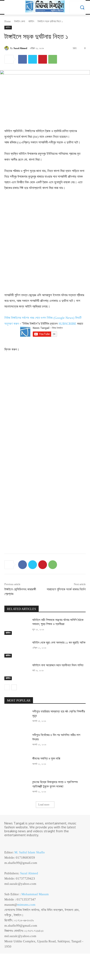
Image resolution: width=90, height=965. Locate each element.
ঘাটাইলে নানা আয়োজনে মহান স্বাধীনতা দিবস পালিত (57, 665)
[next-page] (14, 687)
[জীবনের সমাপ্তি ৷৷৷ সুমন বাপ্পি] (16, 764)
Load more (43, 804)
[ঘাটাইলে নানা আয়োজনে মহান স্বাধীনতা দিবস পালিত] (16, 671)
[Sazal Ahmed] (7, 48)
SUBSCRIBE (67, 323)
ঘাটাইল (31, 21)
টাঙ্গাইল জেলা (19, 21)
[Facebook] (22, 59)
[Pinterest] (42, 59)
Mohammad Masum (35, 894)
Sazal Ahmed (20, 48)
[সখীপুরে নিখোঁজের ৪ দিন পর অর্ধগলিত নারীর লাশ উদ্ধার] (16, 741)
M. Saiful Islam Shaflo (29, 852)
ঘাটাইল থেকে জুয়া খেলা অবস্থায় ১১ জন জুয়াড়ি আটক (58, 642)
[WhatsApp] (52, 59)
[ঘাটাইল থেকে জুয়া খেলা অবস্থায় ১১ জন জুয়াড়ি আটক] (16, 649)
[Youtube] (26, 842)
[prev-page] (7, 687)
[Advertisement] (45, 241)
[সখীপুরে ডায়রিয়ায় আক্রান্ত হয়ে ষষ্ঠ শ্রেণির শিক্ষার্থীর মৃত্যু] (16, 717)
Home (7, 21)
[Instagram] (13, 842)
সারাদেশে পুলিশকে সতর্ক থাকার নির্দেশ (66, 589)
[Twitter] (32, 59)
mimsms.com (26, 904)
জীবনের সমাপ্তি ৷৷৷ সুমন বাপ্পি (46, 758)
